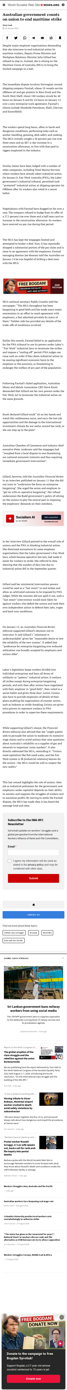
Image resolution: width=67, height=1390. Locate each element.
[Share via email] (42, 38)
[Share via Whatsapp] (24, 38)
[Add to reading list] (60, 38)
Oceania (33, 932)
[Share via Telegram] (33, 38)
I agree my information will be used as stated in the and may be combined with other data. (35, 864)
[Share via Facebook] (7, 38)
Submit (33, 878)
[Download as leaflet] (51, 38)
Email (11, 846)
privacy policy (36, 864)
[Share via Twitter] (16, 38)
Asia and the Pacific (13, 940)
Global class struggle (14, 932)
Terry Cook (7, 25)
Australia (47, 932)
